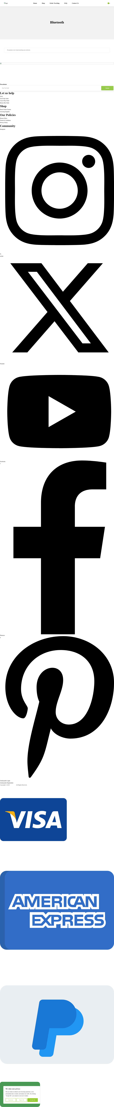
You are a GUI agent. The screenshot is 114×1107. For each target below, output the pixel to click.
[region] (21, 1095)
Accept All (32, 1100)
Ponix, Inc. (13, 785)
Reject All (21, 1100)
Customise (10, 1100)
